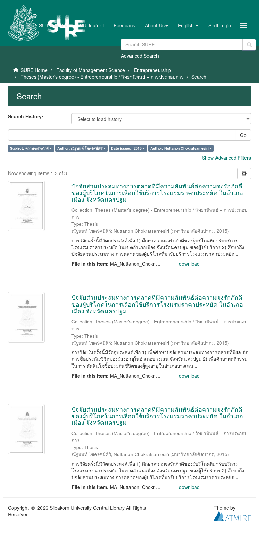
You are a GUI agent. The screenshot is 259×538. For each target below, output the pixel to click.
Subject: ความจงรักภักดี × (31, 148)
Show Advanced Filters (226, 157)
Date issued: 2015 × (128, 148)
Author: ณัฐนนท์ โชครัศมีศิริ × (81, 148)
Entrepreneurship (152, 70)
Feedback (124, 25)
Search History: (26, 116)
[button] (156, 25)
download (189, 263)
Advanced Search (140, 55)
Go (243, 135)
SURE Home (34, 70)
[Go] (249, 45)
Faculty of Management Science (90, 70)
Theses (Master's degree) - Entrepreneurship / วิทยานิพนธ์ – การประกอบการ (102, 76)
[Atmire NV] (232, 515)
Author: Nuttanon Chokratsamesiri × (181, 148)
